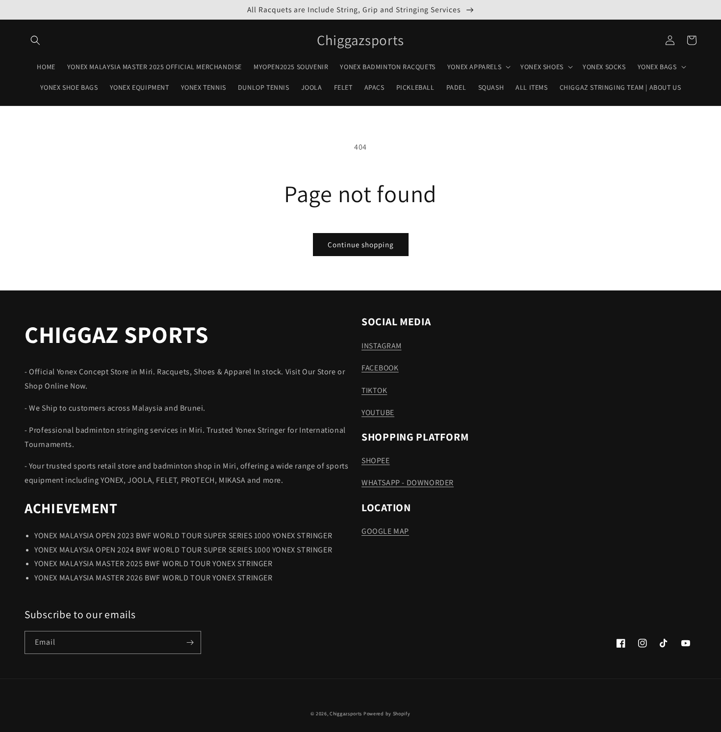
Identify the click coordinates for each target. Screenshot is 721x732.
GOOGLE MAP (385, 531)
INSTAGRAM (381, 345)
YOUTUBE (377, 412)
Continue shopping (361, 244)
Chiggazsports (346, 713)
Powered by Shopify (387, 713)
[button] (35, 40)
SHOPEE (375, 460)
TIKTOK (374, 390)
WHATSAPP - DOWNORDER (407, 482)
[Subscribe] (190, 642)
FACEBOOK (380, 367)
